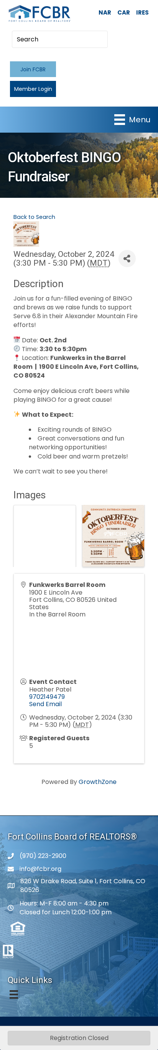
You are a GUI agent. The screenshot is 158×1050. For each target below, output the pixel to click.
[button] (33, 69)
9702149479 (47, 696)
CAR (123, 12)
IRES (142, 12)
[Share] (127, 258)
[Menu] (14, 994)
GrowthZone (98, 781)
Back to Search (34, 217)
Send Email (45, 704)
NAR (105, 12)
